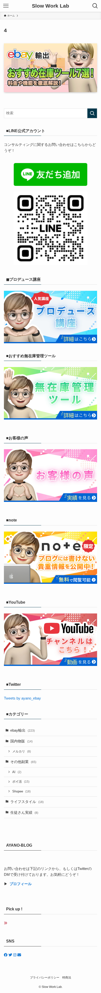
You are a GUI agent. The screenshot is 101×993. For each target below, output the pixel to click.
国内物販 (21, 741)
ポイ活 (20, 781)
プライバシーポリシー (44, 977)
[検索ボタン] (95, 6)
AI (16, 772)
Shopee (21, 791)
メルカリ (21, 751)
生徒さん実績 (24, 813)
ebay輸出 (22, 730)
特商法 (66, 977)
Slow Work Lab (50, 6)
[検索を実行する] (92, 113)
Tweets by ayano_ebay (22, 698)
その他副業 (23, 762)
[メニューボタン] (6, 6)
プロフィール (21, 884)
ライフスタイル (27, 802)
